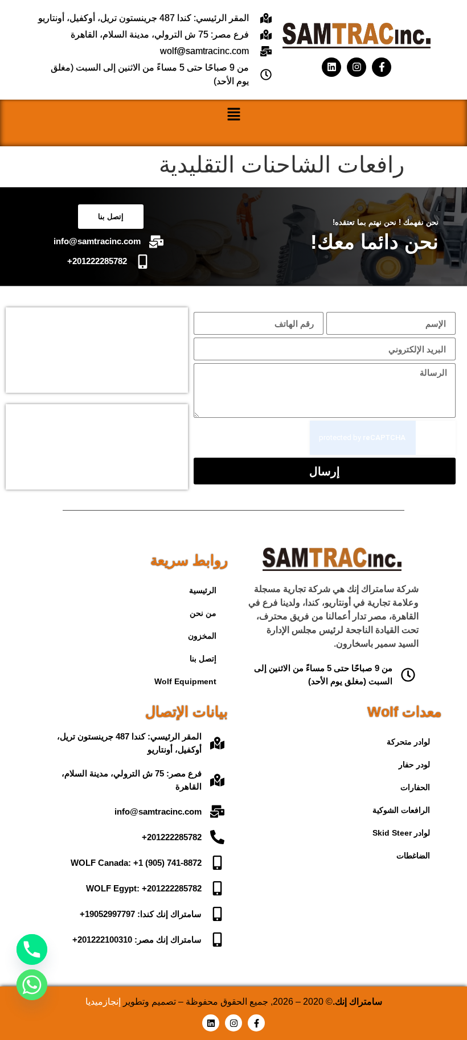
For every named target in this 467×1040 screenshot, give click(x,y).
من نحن (203, 613)
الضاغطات (413, 855)
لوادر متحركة (408, 741)
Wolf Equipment (185, 681)
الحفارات (415, 787)
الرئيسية (202, 590)
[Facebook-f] (381, 67)
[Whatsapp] (32, 984)
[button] (233, 116)
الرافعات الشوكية (401, 810)
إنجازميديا (103, 1001)
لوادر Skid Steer (401, 832)
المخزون (202, 635)
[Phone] (32, 949)
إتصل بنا (203, 658)
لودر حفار (414, 764)
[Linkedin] (331, 67)
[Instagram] (356, 67)
